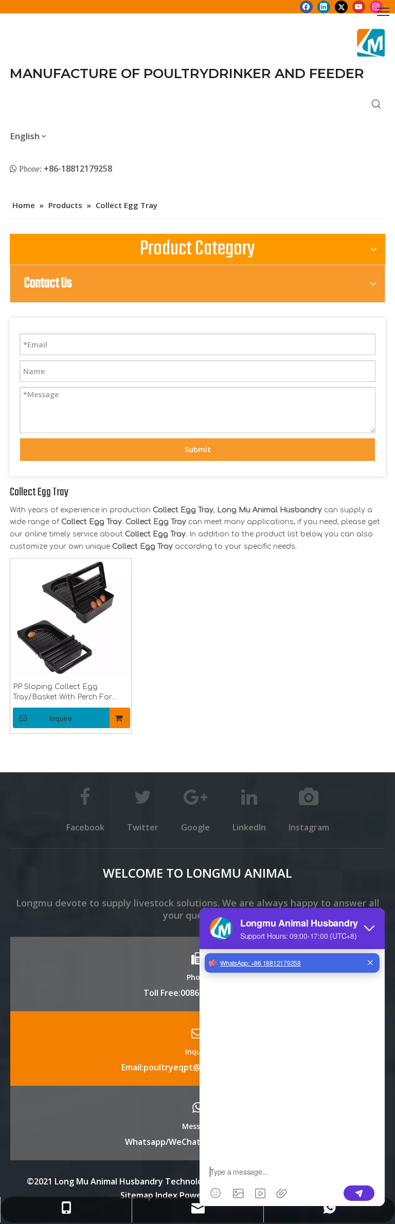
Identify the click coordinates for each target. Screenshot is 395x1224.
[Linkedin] (323, 6)
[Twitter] (341, 6)
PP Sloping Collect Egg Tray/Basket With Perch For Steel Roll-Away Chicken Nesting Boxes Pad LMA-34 (63, 692)
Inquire (60, 718)
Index (167, 1195)
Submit (198, 449)
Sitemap (136, 1195)
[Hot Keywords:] (376, 105)
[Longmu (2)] (371, 42)
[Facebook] (306, 6)
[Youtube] (358, 6)
